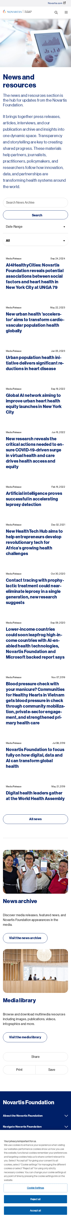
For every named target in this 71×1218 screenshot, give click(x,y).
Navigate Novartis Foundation (66, 1127)
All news (35, 819)
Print (19, 1069)
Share (35, 1056)
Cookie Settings (35, 1188)
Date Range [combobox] (14, 226)
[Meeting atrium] (35, 971)
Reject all (35, 1199)
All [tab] (8, 240)
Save (51, 1069)
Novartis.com (55, 3)
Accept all (35, 1210)
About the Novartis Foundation (66, 1116)
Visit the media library (25, 1037)
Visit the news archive (25, 938)
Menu (66, 13)
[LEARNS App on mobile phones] (35, 872)
